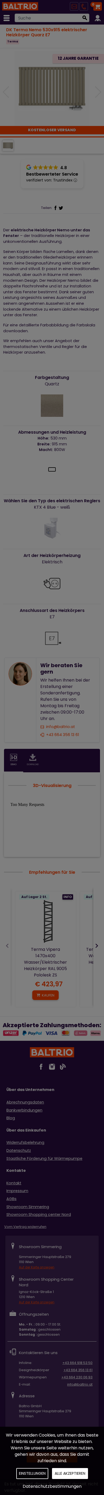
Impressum (17, 1190)
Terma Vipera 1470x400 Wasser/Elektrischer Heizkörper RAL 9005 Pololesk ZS (45, 962)
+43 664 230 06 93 (77, 1377)
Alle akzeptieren (70, 1473)
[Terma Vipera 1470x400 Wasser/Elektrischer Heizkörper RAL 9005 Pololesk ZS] (45, 922)
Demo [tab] (14, 764)
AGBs (11, 1198)
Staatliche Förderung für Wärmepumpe (44, 1158)
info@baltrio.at (60, 727)
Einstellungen (32, 1473)
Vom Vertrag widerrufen (25, 1226)
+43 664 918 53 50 (77, 1362)
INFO (67, 897)
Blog (10, 1118)
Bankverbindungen (24, 1110)
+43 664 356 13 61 (62, 735)
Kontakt (13, 1183)
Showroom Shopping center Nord (38, 1214)
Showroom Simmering (27, 1206)
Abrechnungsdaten (25, 1102)
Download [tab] (33, 764)
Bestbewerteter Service (52, 174)
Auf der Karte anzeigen (36, 1267)
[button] (97, 92)
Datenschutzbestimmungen (52, 1486)
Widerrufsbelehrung (25, 1142)
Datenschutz (18, 1150)
